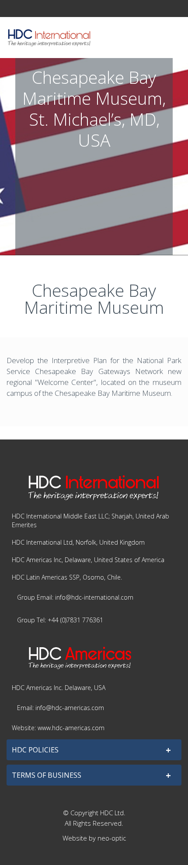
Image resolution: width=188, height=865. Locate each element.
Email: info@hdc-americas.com (60, 708)
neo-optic (111, 838)
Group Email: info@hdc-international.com (75, 597)
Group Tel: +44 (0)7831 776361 (60, 620)
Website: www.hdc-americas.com (58, 728)
